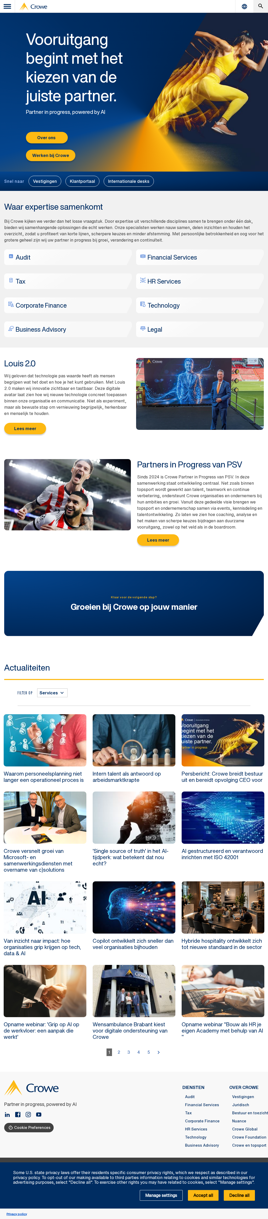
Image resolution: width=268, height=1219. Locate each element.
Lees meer (25, 428)
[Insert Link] (39, 1115)
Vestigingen (45, 181)
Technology (195, 1137)
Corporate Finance (202, 1121)
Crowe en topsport (249, 1145)
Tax (188, 1113)
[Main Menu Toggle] (7, 6)
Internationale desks (128, 181)
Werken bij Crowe (50, 155)
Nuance (239, 1121)
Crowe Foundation (249, 1137)
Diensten (193, 1087)
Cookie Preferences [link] (32, 1127)
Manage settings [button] (161, 1195)
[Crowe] (33, 6)
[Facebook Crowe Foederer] (20, 1115)
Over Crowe (244, 1087)
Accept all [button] (203, 1195)
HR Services (196, 1129)
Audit (190, 1097)
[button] (261, 1165)
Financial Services (202, 1105)
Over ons (46, 137)
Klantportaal (82, 181)
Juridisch (240, 1105)
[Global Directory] (244, 6)
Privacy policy (17, 1214)
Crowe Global (245, 1129)
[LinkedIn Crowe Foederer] (9, 1115)
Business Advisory (202, 1145)
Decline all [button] (239, 1195)
